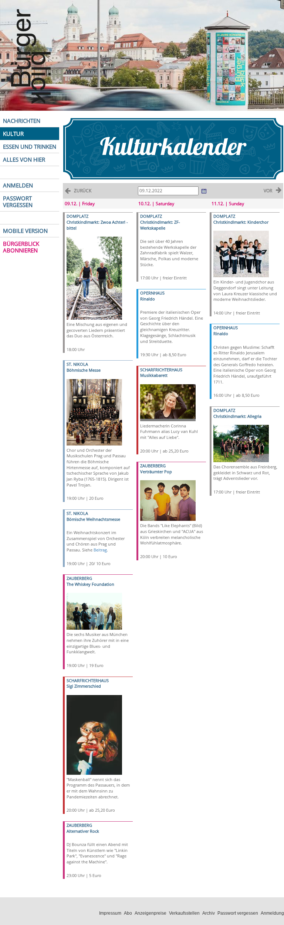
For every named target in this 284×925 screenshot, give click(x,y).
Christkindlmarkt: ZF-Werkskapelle (160, 225)
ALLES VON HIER (24, 159)
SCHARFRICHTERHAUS (88, 680)
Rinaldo (147, 299)
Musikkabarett (154, 375)
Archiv (208, 913)
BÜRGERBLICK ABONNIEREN (21, 247)
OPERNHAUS (152, 293)
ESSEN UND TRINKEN (29, 146)
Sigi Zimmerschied (84, 686)
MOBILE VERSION (25, 230)
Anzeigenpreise (150, 913)
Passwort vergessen (237, 913)
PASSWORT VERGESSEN (18, 202)
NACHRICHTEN (21, 120)
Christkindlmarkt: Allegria (237, 416)
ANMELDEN (18, 185)
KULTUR (13, 133)
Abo (128, 913)
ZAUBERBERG (79, 578)
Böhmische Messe (84, 370)
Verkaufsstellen (184, 913)
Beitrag (100, 550)
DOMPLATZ (77, 216)
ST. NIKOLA (77, 364)
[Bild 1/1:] (94, 277)
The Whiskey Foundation (90, 584)
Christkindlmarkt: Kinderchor (240, 222)
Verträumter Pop (156, 471)
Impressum (110, 913)
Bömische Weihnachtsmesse (93, 519)
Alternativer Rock (83, 831)
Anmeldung (272, 913)
